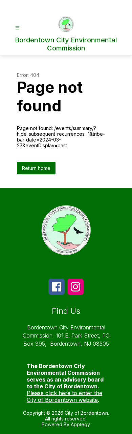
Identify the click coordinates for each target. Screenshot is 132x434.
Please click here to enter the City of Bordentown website (64, 396)
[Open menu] (17, 28)
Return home (36, 168)
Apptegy (80, 424)
